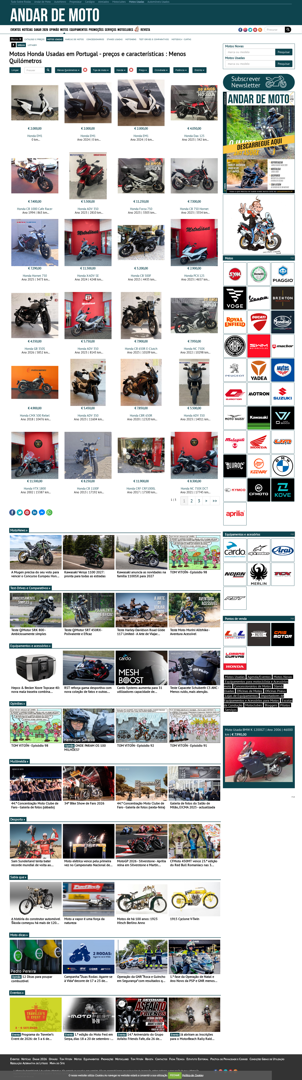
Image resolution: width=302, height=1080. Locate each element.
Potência (180, 70)
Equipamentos (91, 1059)
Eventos (15, 29)
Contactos (161, 1059)
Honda (120, 70)
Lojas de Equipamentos (241, 696)
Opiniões (16, 703)
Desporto (16, 819)
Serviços (231, 710)
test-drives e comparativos (154, 39)
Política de (192, 1075)
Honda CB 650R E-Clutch (141, 349)
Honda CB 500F (141, 276)
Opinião (54, 29)
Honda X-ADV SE (88, 276)
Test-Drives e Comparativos (29, 588)
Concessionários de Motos (252, 686)
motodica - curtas (181, 39)
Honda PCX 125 (194, 276)
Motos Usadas (235, 677)
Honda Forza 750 (141, 209)
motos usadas (54, 39)
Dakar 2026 (41, 29)
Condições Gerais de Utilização (267, 1059)
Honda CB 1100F (88, 488)
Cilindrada (160, 70)
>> (215, 501)
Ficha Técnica (176, 1059)
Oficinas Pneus (275, 691)
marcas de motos (74, 39)
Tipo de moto (100, 70)
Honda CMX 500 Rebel (35, 415)
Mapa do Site (57, 1063)
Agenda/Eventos (259, 677)
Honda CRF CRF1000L (141, 488)
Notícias (26, 1059)
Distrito (199, 70)
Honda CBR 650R (141, 415)
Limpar (15, 70)
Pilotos (285, 705)
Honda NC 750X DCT (194, 488)
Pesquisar (284, 52)
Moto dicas (18, 935)
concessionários (95, 39)
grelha (21, 45)
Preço (142, 70)
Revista (145, 29)
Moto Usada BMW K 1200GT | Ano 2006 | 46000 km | (259, 732)
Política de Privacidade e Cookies (229, 1059)
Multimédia (18, 761)
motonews (130, 39)
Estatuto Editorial (197, 1059)
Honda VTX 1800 (35, 488)
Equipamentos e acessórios (29, 646)
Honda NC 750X (194, 349)
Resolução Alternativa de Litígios (29, 1063)
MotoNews (17, 530)
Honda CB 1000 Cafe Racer (34, 209)
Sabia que (17, 877)
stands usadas (114, 39)
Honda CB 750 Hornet (194, 209)
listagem (32, 45)
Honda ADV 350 (88, 209)
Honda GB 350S (35, 349)
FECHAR (175, 1075)
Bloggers (271, 705)
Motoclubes (125, 29)
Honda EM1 (34, 136)
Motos (78, 1059)
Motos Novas (283, 677)
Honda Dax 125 (194, 136)
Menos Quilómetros (67, 70)
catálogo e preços (34, 39)
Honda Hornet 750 (35, 276)
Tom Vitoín (66, 1059)
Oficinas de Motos (249, 691)
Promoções (96, 29)
